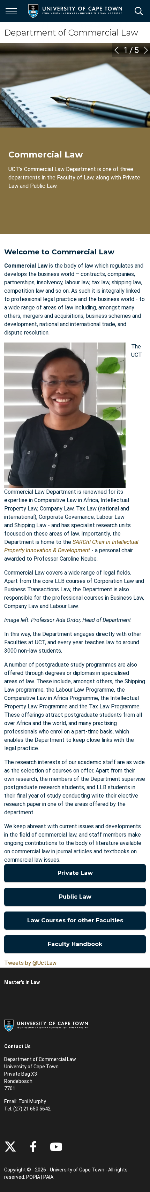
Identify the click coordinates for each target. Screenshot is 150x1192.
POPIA (33, 1177)
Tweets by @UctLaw (30, 963)
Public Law (75, 896)
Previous (116, 50)
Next (146, 50)
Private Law (75, 873)
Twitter (10, 1146)
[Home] (46, 1025)
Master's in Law (22, 982)
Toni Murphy (32, 1101)
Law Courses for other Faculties (75, 920)
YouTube (56, 1146)
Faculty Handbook (75, 944)
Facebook (33, 1146)
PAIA (48, 1177)
